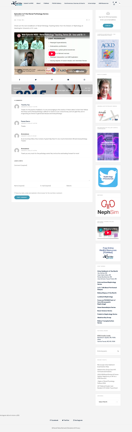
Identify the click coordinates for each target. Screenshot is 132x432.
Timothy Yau (25, 105)
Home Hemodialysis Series (106, 307)
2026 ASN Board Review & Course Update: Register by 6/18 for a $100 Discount (107, 376)
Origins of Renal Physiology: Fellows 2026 (106, 382)
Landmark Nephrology (105, 297)
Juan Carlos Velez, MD (104, 275)
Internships (92, 3)
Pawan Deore (25, 121)
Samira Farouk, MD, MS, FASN (106, 341)
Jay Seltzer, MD (102, 273)
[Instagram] (114, 4)
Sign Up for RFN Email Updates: (108, 17)
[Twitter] (116, 2)
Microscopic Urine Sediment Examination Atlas (106, 366)
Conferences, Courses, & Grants (74, 3)
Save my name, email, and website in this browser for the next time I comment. (39, 193)
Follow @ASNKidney (11, 412)
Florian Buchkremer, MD (104, 277)
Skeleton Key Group (104, 317)
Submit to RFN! (28, 3)
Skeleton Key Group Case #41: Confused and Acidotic (106, 370)
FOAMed (46, 3)
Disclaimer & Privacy (73, 428)
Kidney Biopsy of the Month (106, 293)
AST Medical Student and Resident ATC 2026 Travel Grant (107, 387)
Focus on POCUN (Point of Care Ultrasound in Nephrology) (106, 302)
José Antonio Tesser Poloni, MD (107, 279)
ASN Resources (103, 3)
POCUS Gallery (56, 3)
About (38, 3)
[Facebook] (113, 2)
